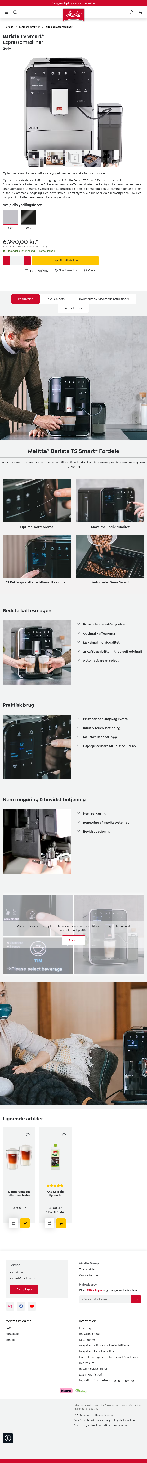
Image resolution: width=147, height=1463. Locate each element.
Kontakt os (12, 1334)
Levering (85, 1328)
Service (11, 1340)
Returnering (87, 1340)
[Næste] (138, 111)
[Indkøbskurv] (140, 13)
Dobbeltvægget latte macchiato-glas (19, 1193)
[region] (73, 111)
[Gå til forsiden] (73, 15)
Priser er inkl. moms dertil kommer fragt (26, 246)
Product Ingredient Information (92, 1425)
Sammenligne (38, 271)
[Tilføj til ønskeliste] (28, 1135)
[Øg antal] (27, 260)
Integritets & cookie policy (96, 1351)
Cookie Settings (104, 1415)
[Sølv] (10, 217)
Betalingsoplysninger (93, 1369)
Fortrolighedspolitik (73, 930)
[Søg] (15, 13)
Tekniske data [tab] (56, 299)
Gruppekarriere (89, 1275)
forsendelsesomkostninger (120, 1405)
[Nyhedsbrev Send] (136, 1299)
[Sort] (28, 217)
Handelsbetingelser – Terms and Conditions (108, 1357)
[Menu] (6, 13)
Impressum (86, 1363)
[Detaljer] (61, 1223)
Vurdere (93, 270)
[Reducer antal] (6, 260)
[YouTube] (31, 1306)
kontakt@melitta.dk (22, 1278)
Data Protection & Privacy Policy (92, 1420)
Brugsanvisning (89, 1334)
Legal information (124, 1420)
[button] (110, 624)
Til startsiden (87, 1269)
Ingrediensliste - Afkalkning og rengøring (106, 1380)
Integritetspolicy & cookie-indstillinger (104, 1345)
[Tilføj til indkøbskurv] (25, 1223)
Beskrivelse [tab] (25, 299)
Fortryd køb (24, 1289)
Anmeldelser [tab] (73, 308)
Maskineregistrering (92, 1374)
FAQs (9, 1328)
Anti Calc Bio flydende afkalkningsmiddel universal (55, 1193)
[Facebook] (21, 1306)
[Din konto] (131, 13)
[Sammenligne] (13, 1223)
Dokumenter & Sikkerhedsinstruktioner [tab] (103, 299)
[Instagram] (10, 1306)
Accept (73, 940)
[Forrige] (8, 111)
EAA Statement (82, 1415)
